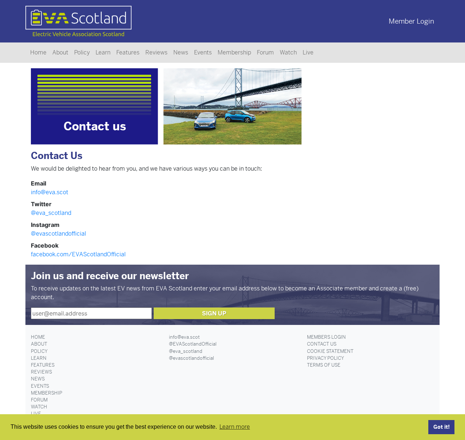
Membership (234, 52)
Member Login (411, 21)
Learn (103, 52)
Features (128, 52)
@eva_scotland (51, 213)
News (180, 52)
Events (203, 52)
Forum (265, 52)
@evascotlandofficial (58, 233)
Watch (288, 52)
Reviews (156, 52)
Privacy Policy (325, 358)
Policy (82, 52)
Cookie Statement (330, 351)
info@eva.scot (49, 192)
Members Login (326, 337)
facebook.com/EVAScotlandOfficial (78, 254)
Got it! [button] (441, 427)
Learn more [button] (234, 427)
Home (38, 52)
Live (308, 52)
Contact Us (321, 344)
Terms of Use (323, 365)
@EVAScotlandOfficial (193, 344)
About (60, 52)
